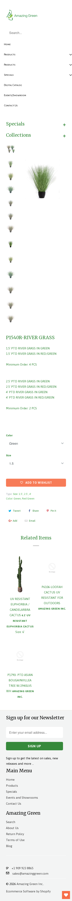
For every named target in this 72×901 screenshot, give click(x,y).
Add (15, 520)
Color (9, 435)
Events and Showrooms (22, 797)
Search (10, 822)
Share (35, 510)
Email (32, 520)
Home (10, 779)
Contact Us (13, 803)
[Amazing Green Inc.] (22, 14)
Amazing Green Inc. (30, 884)
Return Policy (15, 834)
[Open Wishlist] (66, 895)
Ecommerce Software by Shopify (28, 891)
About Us (12, 828)
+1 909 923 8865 (20, 868)
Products (12, 785)
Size (8, 455)
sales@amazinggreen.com (28, 873)
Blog (9, 846)
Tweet (17, 510)
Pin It (53, 510)
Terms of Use (15, 840)
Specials (11, 791)
